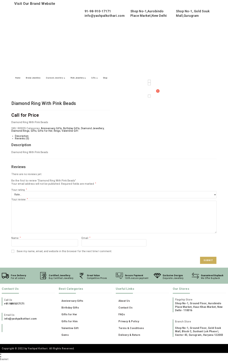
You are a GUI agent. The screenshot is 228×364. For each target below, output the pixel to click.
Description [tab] (22, 136)
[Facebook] (13, 328)
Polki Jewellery (77, 78)
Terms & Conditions (131, 328)
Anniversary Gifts (51, 128)
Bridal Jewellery (33, 78)
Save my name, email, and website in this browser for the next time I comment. (64, 251)
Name (16, 238)
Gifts (93, 78)
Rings (57, 130)
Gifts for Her (45, 130)
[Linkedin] (27, 328)
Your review (19, 199)
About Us (124, 300)
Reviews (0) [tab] (22, 138)
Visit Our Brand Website (34, 3)
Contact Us (125, 307)
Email (86, 238)
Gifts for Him (69, 321)
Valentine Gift (70, 130)
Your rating (19, 189)
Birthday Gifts (71, 128)
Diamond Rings (20, 130)
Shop (105, 78)
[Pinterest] (20, 328)
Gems (65, 334)
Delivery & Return (129, 334)
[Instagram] (5, 328)
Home (17, 78)
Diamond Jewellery (54, 78)
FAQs (121, 314)
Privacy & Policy (128, 321)
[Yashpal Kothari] (46, 41)
